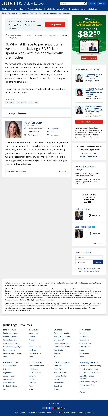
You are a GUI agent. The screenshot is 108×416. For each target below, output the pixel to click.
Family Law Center (89, 156)
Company (41, 412)
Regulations (8, 372)
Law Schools (49, 9)
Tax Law (57, 353)
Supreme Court (9, 376)
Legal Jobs (58, 366)
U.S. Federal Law (10, 362)
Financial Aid (84, 340)
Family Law (33, 13)
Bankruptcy (33, 333)
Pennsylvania (23, 13)
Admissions (83, 336)
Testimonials (84, 388)
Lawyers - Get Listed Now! (89, 268)
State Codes (33, 369)
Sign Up (101, 3)
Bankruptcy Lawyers (11, 333)
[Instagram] (52, 408)
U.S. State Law (35, 362)
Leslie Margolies (83, 226)
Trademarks (59, 382)
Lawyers (78, 179)
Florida (31, 379)
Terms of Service (58, 412)
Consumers (79, 174)
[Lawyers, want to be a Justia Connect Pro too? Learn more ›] (93, 226)
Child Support (60, 35)
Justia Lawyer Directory (88, 369)
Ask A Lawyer (12, 13)
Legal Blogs (58, 369)
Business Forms (60, 372)
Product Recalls (60, 376)
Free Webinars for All (87, 69)
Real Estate (58, 350)
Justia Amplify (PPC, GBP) (89, 382)
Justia (4, 13)
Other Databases (62, 362)
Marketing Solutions (89, 9)
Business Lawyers (10, 336)
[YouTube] (46, 408)
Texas (31, 386)
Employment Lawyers (11, 343)
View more (97, 243)
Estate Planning (35, 346)
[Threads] (55, 408)
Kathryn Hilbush (83, 209)
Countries (58, 386)
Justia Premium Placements (90, 372)
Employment (59, 340)
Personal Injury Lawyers (12, 353)
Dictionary (83, 333)
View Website (55, 135)
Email (53, 132)
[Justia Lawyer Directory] (64, 408)
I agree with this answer (16, 171)
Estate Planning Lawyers (13, 346)
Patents (57, 379)
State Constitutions (36, 366)
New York (32, 382)
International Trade (62, 346)
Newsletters (74, 9)
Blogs (81, 350)
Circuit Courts (8, 379)
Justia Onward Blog (87, 385)
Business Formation (62, 333)
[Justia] (12, 3)
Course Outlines (85, 343)
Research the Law (35, 9)
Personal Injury (35, 353)
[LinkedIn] (43, 408)
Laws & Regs (62, 9)
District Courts (9, 382)
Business (58, 329)
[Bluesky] (58, 408)
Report (63, 171)
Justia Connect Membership (90, 366)
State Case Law (34, 372)
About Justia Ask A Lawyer (85, 168)
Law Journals (84, 346)
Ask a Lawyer (20, 9)
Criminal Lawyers (10, 340)
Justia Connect (20, 412)
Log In (92, 3)
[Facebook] (49, 408)
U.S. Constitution (9, 366)
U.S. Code (6, 369)
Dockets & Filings (10, 386)
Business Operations (62, 336)
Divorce (32, 340)
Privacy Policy (71, 412)
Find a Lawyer (7, 9)
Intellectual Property (62, 343)
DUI (30, 343)
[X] (61, 408)
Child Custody (47, 35)
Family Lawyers (9, 350)
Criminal (32, 336)
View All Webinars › (89, 122)
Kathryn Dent (33, 122)
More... (5, 357)
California (32, 376)
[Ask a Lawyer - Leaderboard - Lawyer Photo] (79, 215)
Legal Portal (32, 412)
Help (49, 412)
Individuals (34, 329)
